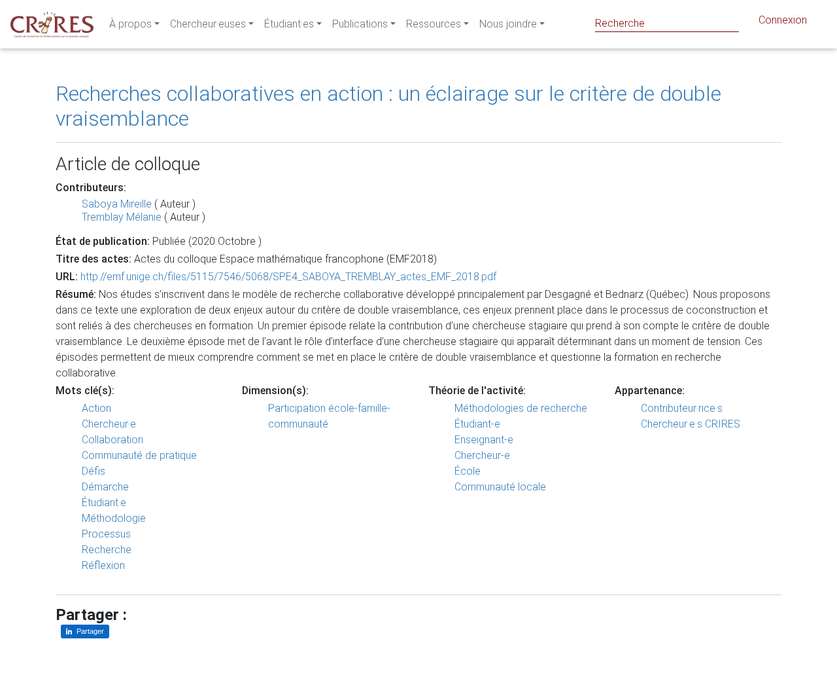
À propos (130, 24)
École (467, 471)
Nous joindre (508, 24)
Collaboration (112, 439)
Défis (93, 471)
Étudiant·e (104, 502)
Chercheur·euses (208, 24)
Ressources (433, 24)
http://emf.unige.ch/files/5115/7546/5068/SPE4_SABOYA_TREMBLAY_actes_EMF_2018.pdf (288, 276)
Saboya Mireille (117, 204)
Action (96, 408)
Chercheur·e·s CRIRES (690, 424)
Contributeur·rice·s (682, 408)
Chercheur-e (482, 455)
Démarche (105, 487)
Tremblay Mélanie (122, 217)
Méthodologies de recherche (520, 408)
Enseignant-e (483, 439)
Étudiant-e (477, 424)
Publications (360, 24)
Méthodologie (114, 518)
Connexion (783, 20)
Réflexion (103, 565)
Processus (106, 534)
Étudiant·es (289, 24)
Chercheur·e (109, 424)
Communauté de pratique (139, 455)
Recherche (106, 549)
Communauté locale (500, 487)
